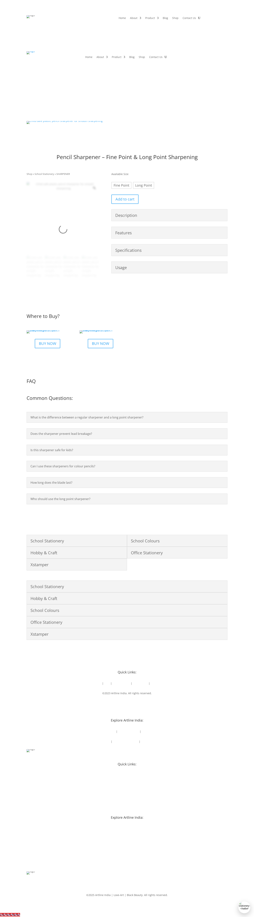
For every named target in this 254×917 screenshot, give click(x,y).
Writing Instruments (125, 741)
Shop (175, 18)
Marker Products (99, 741)
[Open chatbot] (244, 907)
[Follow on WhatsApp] (138, 704)
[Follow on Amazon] (146, 704)
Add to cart (124, 199)
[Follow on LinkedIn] (123, 704)
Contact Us (189, 18)
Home (122, 18)
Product (150, 18)
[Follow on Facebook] (108, 704)
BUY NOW (47, 343)
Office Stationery (128, 731)
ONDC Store (140, 683)
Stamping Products (153, 741)
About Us (95, 683)
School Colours (151, 731)
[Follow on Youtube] (131, 704)
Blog (165, 18)
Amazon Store (121, 683)
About (133, 18)
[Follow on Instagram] (116, 704)
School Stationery (44, 174)
